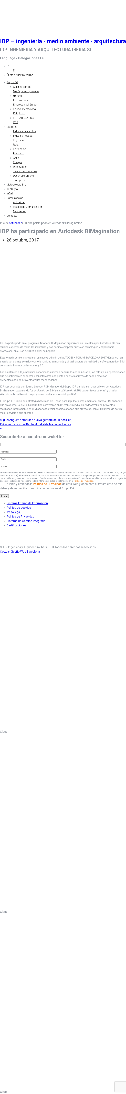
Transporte (19, 180)
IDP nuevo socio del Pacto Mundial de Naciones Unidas (35, 424)
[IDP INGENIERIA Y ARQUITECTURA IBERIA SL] (8, 15)
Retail (16, 144)
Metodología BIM (17, 184)
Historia (17, 95)
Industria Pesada (22, 135)
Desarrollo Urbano (23, 175)
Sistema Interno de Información (27, 503)
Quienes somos (22, 86)
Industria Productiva (24, 131)
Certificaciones (16, 525)
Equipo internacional (24, 109)
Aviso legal (14, 512)
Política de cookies (19, 507)
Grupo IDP (12, 82)
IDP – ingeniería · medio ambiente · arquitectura (63, 41)
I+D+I (10, 193)
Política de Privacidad (83, 481)
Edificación (19, 149)
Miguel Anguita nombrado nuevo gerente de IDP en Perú (36, 420)
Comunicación (15, 198)
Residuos (18, 153)
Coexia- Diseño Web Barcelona (20, 551)
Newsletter (19, 211)
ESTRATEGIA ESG (23, 118)
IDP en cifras (20, 100)
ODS (15, 122)
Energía (17, 162)
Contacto (12, 215)
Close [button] (4, 731)
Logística (18, 140)
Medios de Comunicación (27, 206)
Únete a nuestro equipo (20, 75)
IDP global (19, 113)
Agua (16, 158)
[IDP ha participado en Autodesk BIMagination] (63, 336)
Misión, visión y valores (26, 91)
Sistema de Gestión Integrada (26, 521)
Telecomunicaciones (25, 171)
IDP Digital (12, 189)
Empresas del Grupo (25, 104)
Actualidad (19, 202)
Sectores (12, 126)
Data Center (20, 166)
